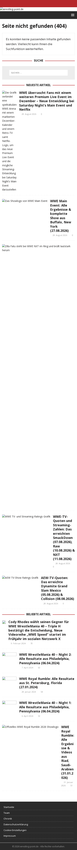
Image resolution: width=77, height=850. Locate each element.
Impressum (10, 835)
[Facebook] (31, 3)
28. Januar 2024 (29, 691)
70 (31, 643)
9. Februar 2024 (18, 643)
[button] (72, 15)
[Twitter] (38, 3)
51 (71, 785)
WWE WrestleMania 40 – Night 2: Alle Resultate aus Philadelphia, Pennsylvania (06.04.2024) (45, 658)
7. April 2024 (27, 667)
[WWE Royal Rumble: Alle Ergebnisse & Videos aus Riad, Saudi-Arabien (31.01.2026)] (30, 727)
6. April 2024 (27, 716)
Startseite (9, 807)
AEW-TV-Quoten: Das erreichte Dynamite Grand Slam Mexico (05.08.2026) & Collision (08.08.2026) (57, 588)
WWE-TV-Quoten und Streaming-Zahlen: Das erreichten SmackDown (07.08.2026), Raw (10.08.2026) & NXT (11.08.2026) (64, 537)
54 (42, 691)
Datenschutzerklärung (16, 824)
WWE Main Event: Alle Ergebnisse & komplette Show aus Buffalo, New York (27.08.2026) (60, 216)
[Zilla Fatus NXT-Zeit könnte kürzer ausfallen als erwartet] (37, 248)
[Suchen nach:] (38, 73)
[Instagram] (45, 3)
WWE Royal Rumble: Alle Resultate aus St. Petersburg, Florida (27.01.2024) (46, 682)
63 (39, 667)
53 (39, 716)
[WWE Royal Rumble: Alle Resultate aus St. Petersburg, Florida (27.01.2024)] (9, 682)
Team (7, 812)
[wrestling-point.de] (11, 9)
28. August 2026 (29, 114)
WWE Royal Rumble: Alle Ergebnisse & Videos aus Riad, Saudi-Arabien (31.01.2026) (67, 752)
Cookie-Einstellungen (15, 830)
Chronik (8, 818)
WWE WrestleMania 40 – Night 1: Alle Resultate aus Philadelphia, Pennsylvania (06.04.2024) (45, 707)
